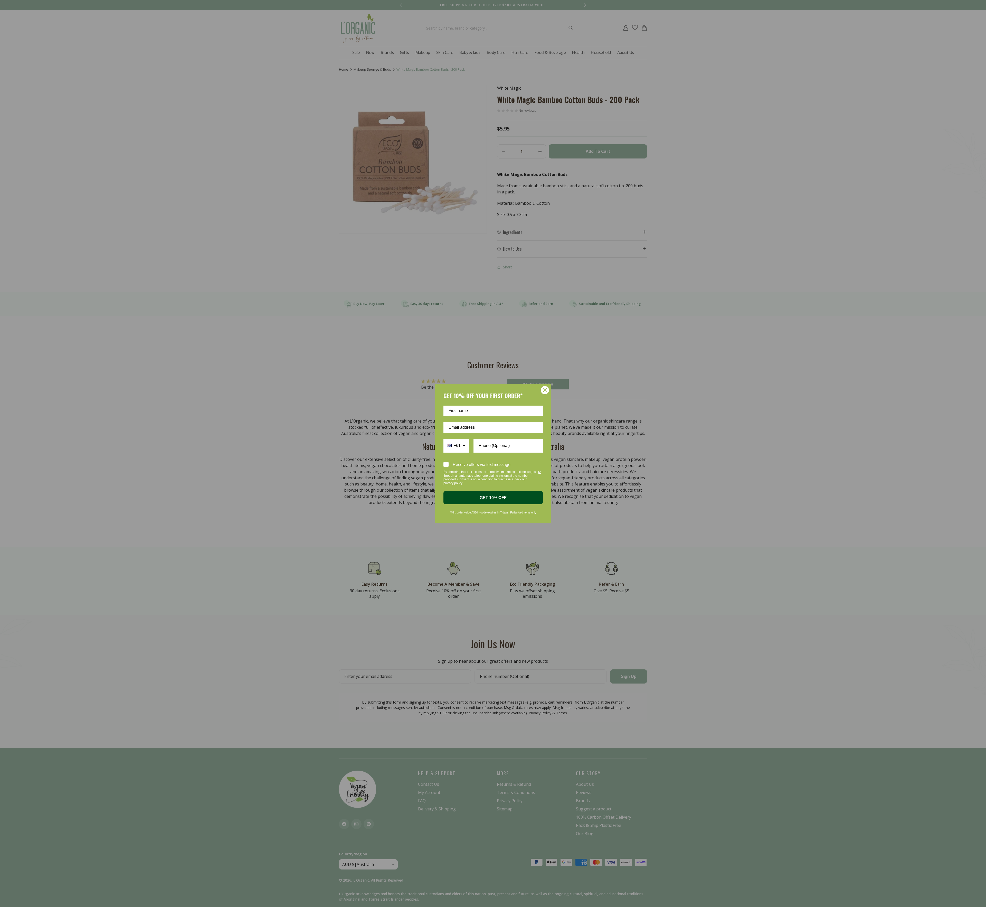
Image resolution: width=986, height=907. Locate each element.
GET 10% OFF (493, 497)
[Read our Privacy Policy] (540, 472)
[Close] (545, 390)
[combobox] (456, 446)
